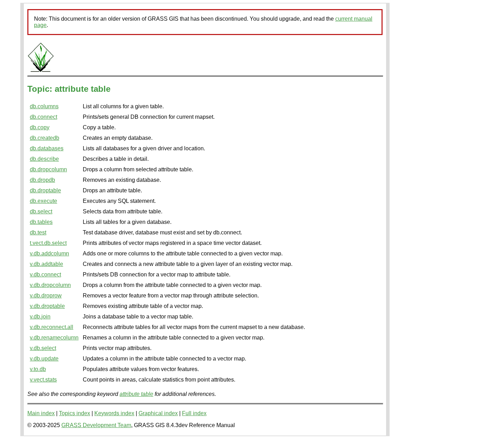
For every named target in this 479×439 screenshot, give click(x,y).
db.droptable (45, 190)
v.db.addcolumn (49, 253)
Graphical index (158, 413)
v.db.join (40, 317)
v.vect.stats (43, 380)
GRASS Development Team (96, 425)
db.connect (43, 117)
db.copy (39, 127)
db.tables (41, 222)
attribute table (136, 394)
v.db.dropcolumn (50, 285)
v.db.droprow (46, 296)
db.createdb (44, 138)
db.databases (46, 148)
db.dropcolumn (48, 169)
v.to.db (38, 369)
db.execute (43, 201)
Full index (194, 413)
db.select (41, 211)
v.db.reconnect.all (51, 327)
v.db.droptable (47, 306)
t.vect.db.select (48, 243)
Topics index (74, 413)
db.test (38, 232)
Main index (41, 413)
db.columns (44, 106)
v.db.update (44, 359)
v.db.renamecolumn (54, 338)
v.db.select (43, 348)
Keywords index (114, 413)
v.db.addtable (46, 264)
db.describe (44, 159)
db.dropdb (42, 180)
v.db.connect (45, 274)
